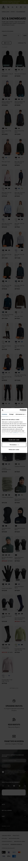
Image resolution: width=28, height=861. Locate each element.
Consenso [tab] (4, 414)
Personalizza (13, 444)
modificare (15, 432)
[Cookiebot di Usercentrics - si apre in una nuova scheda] (20, 410)
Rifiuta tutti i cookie (14, 449)
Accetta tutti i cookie (14, 439)
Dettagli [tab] (11, 414)
